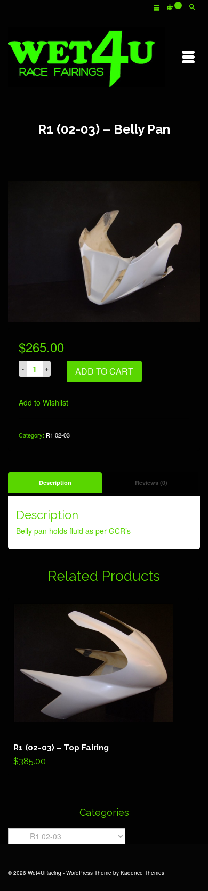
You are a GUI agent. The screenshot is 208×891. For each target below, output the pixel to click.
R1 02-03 (58, 435)
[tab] (55, 482)
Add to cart (104, 371)
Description (55, 483)
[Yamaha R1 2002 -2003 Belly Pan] (104, 250)
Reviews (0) (151, 483)
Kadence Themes (142, 873)
